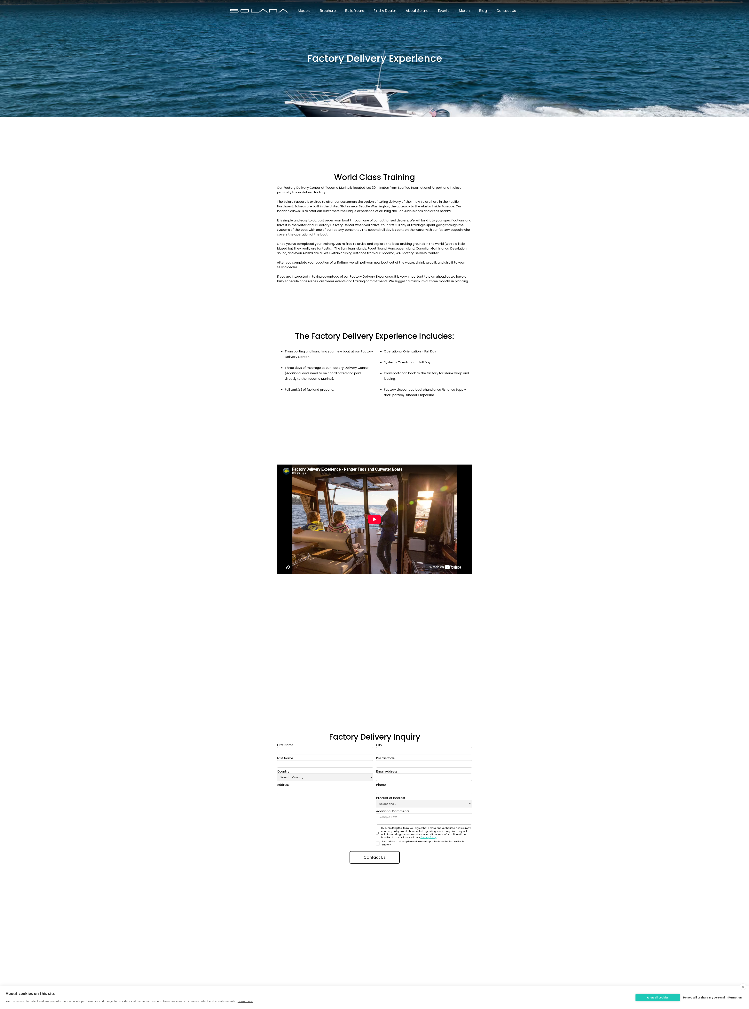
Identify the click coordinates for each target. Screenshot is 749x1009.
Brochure (328, 10)
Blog (483, 10)
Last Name (285, 758)
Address (283, 785)
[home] (259, 11)
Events (443, 10)
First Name (285, 745)
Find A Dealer (385, 10)
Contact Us (506, 10)
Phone (381, 785)
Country (283, 772)
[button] (304, 11)
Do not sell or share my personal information (712, 997)
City (379, 745)
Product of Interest (390, 798)
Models (304, 10)
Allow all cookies (657, 997)
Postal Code (385, 758)
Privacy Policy (429, 837)
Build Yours (354, 10)
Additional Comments (392, 811)
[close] (743, 986)
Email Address (387, 772)
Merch (464, 10)
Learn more (245, 1001)
